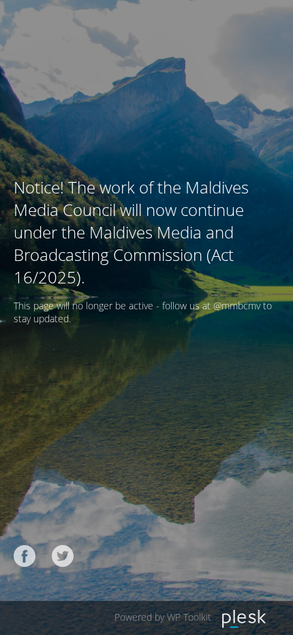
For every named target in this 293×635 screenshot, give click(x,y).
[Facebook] (24, 556)
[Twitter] (63, 556)
